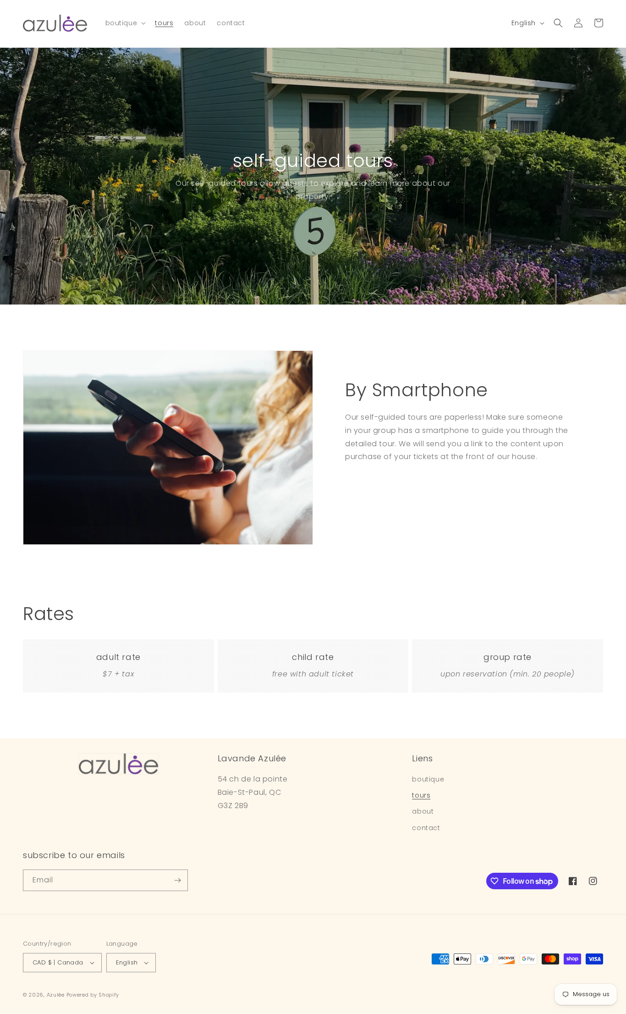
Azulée (56, 994)
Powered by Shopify (93, 994)
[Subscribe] (177, 880)
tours (421, 795)
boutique (428, 779)
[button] (125, 23)
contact (426, 827)
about (423, 811)
